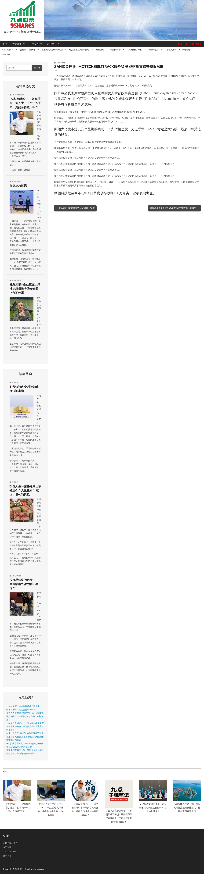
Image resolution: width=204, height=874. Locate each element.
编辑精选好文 (20, 95)
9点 (13, 95)
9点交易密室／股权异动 (79, 50)
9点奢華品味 (153, 50)
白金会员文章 (170, 50)
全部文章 (6, 54)
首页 (4, 44)
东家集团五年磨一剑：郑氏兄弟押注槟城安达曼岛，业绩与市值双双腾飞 (187, 807)
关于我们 (51, 44)
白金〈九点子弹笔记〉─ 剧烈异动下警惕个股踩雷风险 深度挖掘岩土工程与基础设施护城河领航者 (25, 737)
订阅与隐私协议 (10, 843)
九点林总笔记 (18, 185)
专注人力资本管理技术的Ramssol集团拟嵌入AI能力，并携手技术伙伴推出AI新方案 (25, 716)
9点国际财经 (115, 50)
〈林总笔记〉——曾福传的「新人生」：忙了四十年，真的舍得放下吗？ (25, 103)
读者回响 (186, 50)
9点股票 (23, 869)
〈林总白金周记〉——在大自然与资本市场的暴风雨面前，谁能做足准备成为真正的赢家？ (25, 726)
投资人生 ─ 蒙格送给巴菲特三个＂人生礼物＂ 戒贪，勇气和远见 (25, 490)
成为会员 (197, 44)
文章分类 (17, 44)
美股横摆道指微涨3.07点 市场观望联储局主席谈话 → (174, 208)
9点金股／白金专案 (27, 50)
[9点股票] (22, 14)
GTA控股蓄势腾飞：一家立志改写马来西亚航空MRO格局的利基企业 (153, 807)
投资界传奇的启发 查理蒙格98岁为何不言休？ (24, 584)
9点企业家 (99, 50)
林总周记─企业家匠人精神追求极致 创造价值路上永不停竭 (25, 289)
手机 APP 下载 (9, 851)
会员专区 (34, 44)
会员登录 (182, 44)
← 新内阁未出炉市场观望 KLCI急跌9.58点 (75, 208)
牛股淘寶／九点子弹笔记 (52, 50)
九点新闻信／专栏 (134, 50)
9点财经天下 (7, 50)
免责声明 (7, 847)
